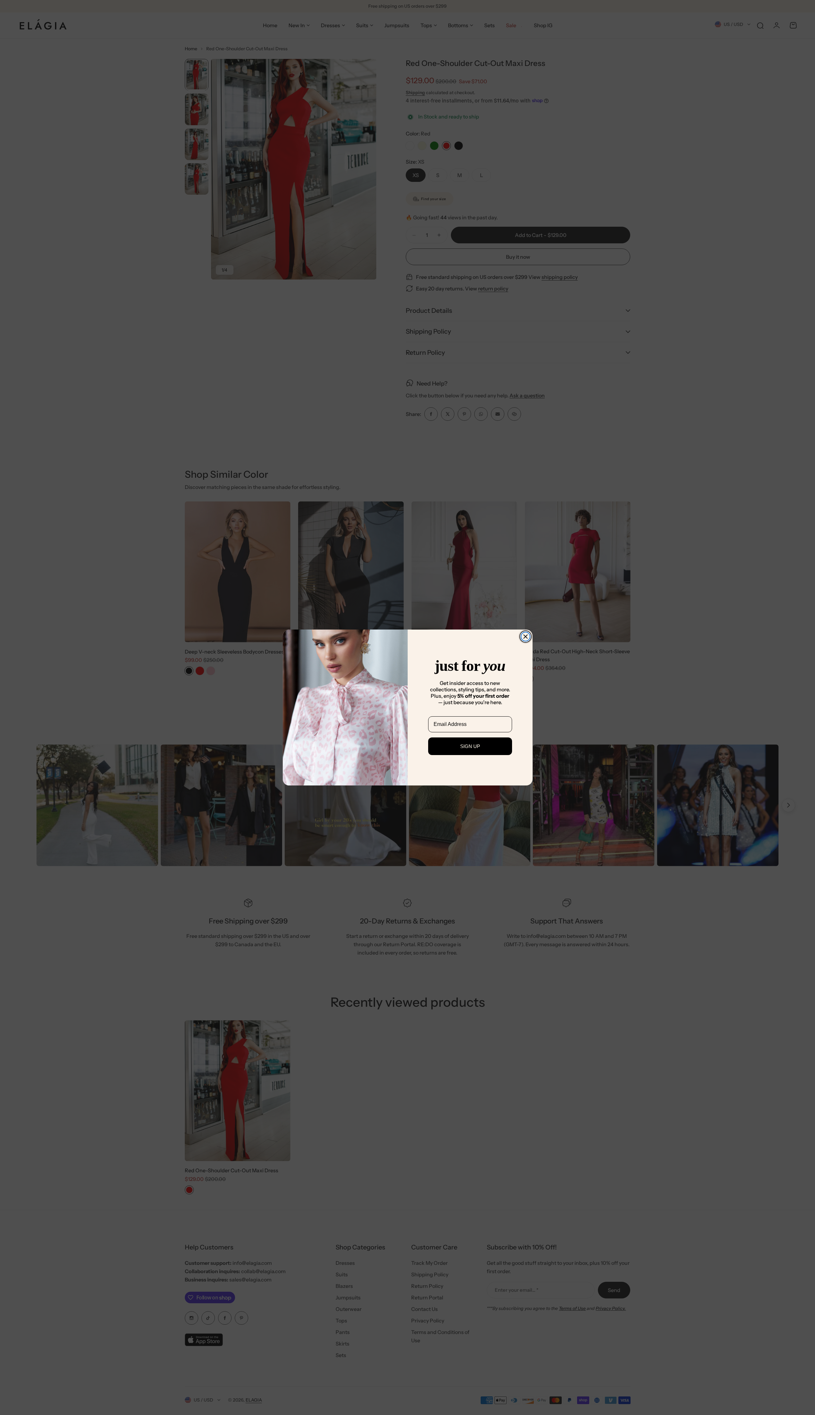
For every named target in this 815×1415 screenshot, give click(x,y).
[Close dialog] (525, 636)
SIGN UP (470, 746)
